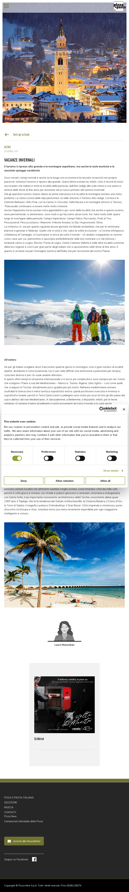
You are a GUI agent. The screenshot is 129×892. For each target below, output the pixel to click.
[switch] (48, 458)
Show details (111, 470)
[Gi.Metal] (64, 704)
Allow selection (65, 480)
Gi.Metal (39, 738)
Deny (24, 480)
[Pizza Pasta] (119, 6)
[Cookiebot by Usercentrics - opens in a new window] (102, 409)
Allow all (105, 480)
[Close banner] (124, 409)
